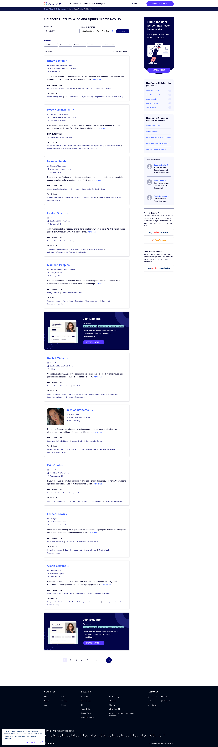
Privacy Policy (86, 713)
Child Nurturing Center (94, 441)
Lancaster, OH (55, 577)
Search (86, 4)
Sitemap (112, 705)
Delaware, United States (58, 525)
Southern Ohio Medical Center (80, 418)
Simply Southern (56, 273)
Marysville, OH (55, 71)
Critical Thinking (152, 103)
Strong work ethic (53, 394)
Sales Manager (55, 363)
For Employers (98, 4)
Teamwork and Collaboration (57, 249)
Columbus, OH (55, 172)
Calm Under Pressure (78, 249)
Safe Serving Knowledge (56, 501)
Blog (82, 705)
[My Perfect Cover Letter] (159, 268)
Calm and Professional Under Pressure (61, 252)
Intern (52, 218)
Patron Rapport (96, 501)
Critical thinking (117, 97)
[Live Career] (159, 240)
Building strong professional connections (103, 394)
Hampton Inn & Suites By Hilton (93, 189)
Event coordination (71, 97)
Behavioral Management (107, 449)
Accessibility (85, 709)
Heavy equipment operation (113, 602)
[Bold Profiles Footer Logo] (50, 743)
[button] (109, 660)
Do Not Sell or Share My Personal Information (121, 714)
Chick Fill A (70, 542)
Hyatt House (75, 189)
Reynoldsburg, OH (56, 476)
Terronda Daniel (160, 165)
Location (47, 701)
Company (64, 701)
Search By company (57, 9)
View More (97, 79)
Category (48, 26)
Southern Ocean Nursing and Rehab (63, 117)
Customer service (53, 200)
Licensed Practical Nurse (59, 114)
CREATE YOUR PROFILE (160, 4)
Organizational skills (102, 97)
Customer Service (152, 91)
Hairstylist (53, 519)
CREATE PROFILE (92, 342)
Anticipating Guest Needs (114, 501)
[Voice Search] (112, 31)
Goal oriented (106, 301)
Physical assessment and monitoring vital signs (80, 148)
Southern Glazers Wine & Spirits (61, 366)
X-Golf (108, 88)
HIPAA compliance (53, 148)
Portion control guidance (87, 449)
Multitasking (82, 252)
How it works (75, 4)
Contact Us (85, 697)
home (46, 9)
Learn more (159, 70)
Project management (54, 97)
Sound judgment (90, 550)
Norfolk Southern (152, 132)
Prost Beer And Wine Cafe (59, 473)
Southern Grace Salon (58, 522)
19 (96, 660)
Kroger (72, 241)
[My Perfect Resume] (159, 232)
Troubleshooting (104, 550)
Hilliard (52, 369)
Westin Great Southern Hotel (60, 169)
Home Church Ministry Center (87, 542)
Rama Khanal (159, 180)
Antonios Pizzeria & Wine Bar (156, 150)
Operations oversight (73, 197)
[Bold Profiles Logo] (52, 3)
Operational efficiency (55, 197)
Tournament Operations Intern (61, 65)
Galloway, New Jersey (58, 120)
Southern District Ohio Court (60, 221)
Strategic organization (55, 397)
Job (45, 705)
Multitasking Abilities (96, 249)
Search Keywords (88, 27)
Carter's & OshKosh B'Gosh (72, 293)
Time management (92, 301)
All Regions (113, 709)
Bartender (53, 470)
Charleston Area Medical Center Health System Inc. (93, 593)
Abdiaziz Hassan (160, 196)
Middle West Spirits (57, 573)
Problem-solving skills (55, 304)
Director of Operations (58, 166)
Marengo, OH (55, 276)
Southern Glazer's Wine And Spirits (158, 138)
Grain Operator (55, 570)
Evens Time (68, 593)
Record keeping (53, 605)
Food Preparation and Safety (78, 501)
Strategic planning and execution (110, 197)
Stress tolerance (94, 602)
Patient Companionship (55, 449)
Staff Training (151, 107)
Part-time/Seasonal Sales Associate (63, 270)
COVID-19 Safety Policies (56, 452)
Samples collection (113, 145)
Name (63, 705)
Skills (46, 697)
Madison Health (77, 441)
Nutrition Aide (74, 415)
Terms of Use (86, 701)
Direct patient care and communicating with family (86, 145)
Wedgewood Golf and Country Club (90, 88)
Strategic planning (89, 197)
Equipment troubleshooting (57, 602)
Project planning (87, 97)
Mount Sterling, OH (76, 421)
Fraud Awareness (87, 717)
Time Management (153, 95)
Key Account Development (75, 397)
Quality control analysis (77, 602)
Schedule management (73, 550)
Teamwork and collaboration (73, 301)
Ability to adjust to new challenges (74, 394)
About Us (112, 701)
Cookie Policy (114, 697)
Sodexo (80, 493)
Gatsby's (72, 493)
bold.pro (160, 37)
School (63, 697)
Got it (38, 742)
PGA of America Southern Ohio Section (64, 68)
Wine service (71, 449)
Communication (151, 99)
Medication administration (56, 145)
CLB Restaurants (79, 386)
